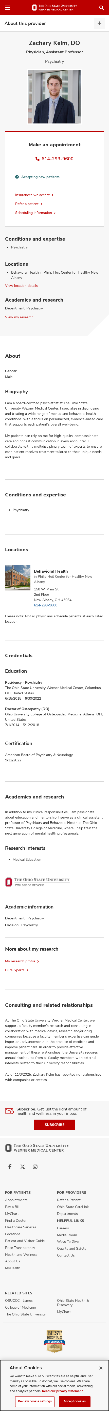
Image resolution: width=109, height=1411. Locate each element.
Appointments (16, 1200)
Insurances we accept (32, 195)
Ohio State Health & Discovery (73, 1302)
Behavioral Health (51, 571)
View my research (19, 317)
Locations (13, 1234)
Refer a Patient (69, 1200)
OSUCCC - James (19, 1300)
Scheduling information (33, 212)
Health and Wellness (21, 1254)
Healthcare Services (20, 1227)
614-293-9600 (58, 159)
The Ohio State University (25, 1314)
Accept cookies (75, 1401)
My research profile (20, 961)
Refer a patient (27, 203)
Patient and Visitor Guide (25, 1240)
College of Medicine (20, 1307)
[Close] (100, 1368)
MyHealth (12, 1268)
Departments (67, 1213)
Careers (63, 1228)
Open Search (101, 7)
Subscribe (54, 1124)
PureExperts (15, 970)
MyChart (12, 1213)
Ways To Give (68, 1241)
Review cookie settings (35, 1401)
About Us (12, 1261)
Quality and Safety (71, 1248)
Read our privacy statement (62, 1391)
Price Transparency (20, 1247)
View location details (21, 285)
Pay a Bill (12, 1206)
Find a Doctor (16, 1220)
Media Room (67, 1235)
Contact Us (66, 1255)
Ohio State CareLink (73, 1206)
